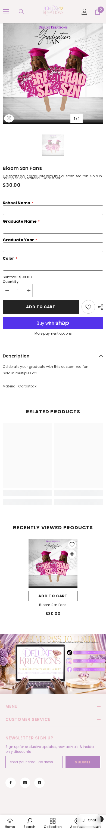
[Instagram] (25, 783)
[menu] (6, 11)
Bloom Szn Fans (53, 604)
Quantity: (11, 282)
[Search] (21, 11)
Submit (83, 762)
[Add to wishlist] (88, 307)
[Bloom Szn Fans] (53, 563)
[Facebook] (10, 783)
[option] (53, 73)
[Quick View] (72, 554)
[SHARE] (99, 307)
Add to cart (53, 596)
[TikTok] (39, 783)
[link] (27, 493)
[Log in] (85, 12)
